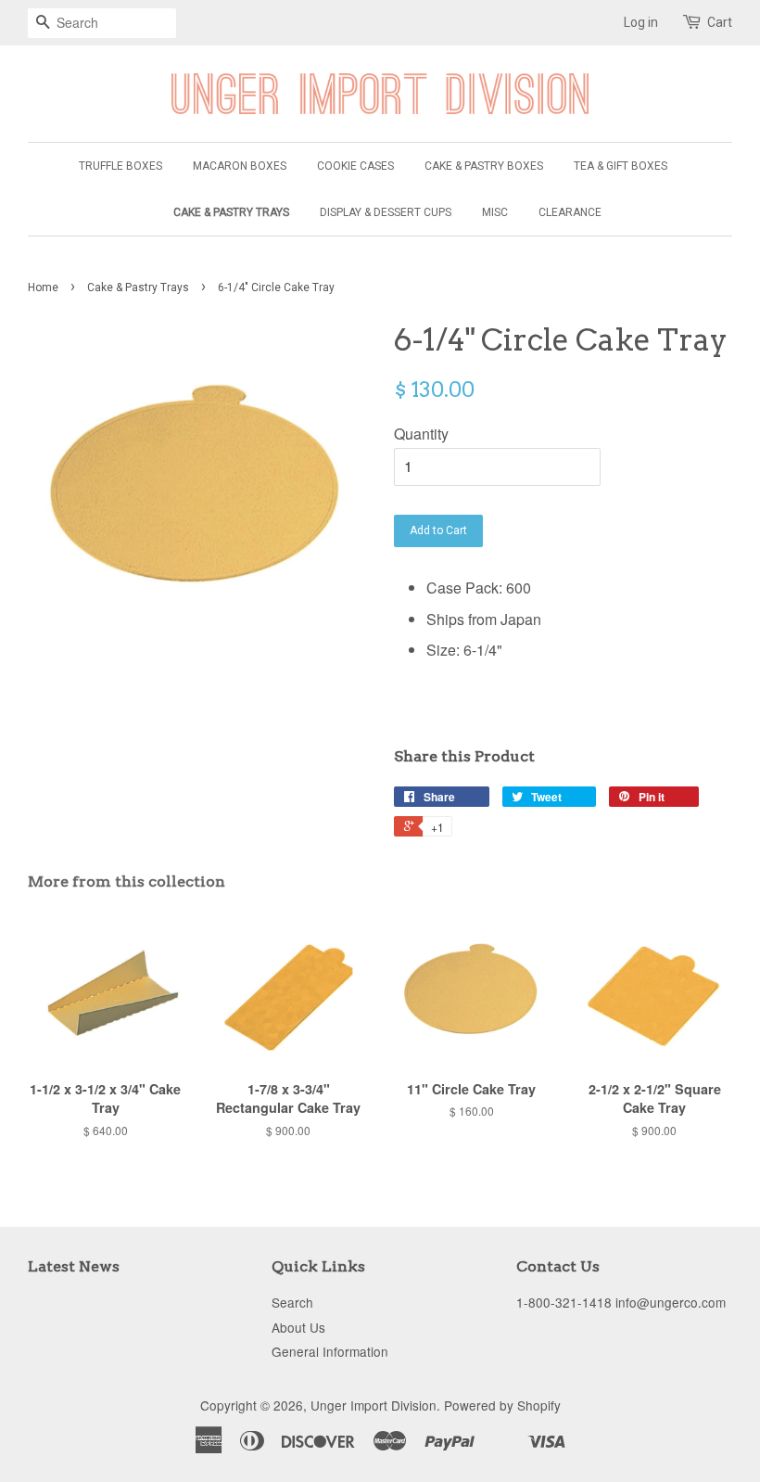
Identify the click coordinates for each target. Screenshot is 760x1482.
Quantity (421, 433)
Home (43, 287)
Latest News (74, 1266)
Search (292, 1302)
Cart (719, 22)
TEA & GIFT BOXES (620, 166)
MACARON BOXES (239, 166)
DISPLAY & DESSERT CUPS (385, 212)
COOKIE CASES (355, 166)
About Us (298, 1327)
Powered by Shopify (502, 1405)
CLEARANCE (570, 212)
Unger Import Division (373, 1405)
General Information (330, 1351)
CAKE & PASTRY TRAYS (231, 212)
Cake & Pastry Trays (138, 287)
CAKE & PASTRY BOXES (483, 166)
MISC (495, 212)
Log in (641, 22)
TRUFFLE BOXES (120, 166)
